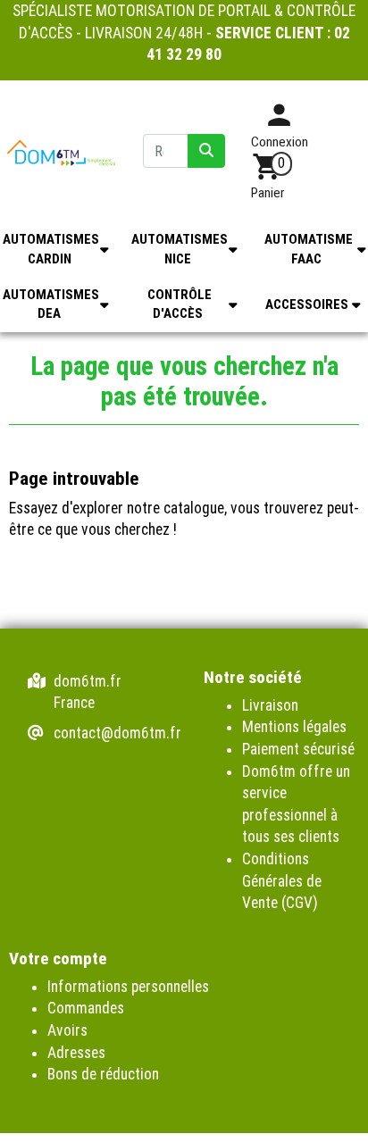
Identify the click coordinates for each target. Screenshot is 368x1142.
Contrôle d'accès (179, 304)
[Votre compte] (279, 121)
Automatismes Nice (179, 248)
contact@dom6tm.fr (117, 733)
